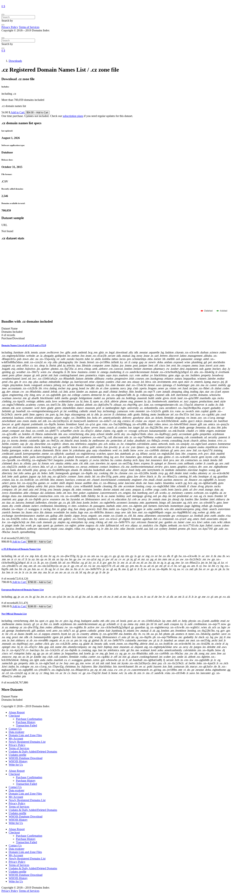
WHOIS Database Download (25, 758)
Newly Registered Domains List (27, 741)
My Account (16, 738)
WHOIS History (18, 761)
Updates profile (17, 754)
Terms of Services (29, 27)
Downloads (15, 60)
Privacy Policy (9, 27)
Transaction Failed (26, 725)
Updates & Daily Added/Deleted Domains (33, 751)
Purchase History (26, 722)
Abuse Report (17, 712)
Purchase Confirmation (29, 718)
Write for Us (16, 764)
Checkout (14, 715)
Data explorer (16, 732)
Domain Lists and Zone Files (25, 735)
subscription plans (73, 116)
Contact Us (15, 728)
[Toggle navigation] (2, 14)
